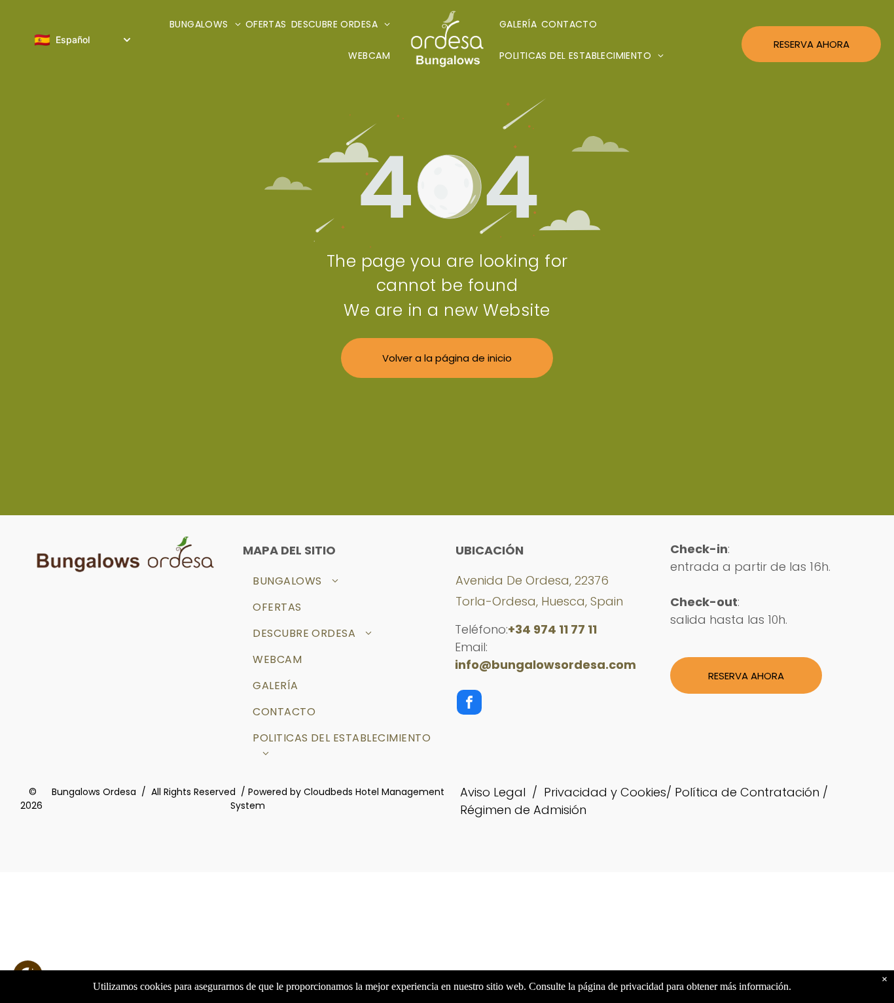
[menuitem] (207, 25)
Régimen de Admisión (523, 810)
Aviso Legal (493, 792)
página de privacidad (621, 986)
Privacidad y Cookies (605, 792)
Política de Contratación (747, 792)
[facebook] (469, 704)
